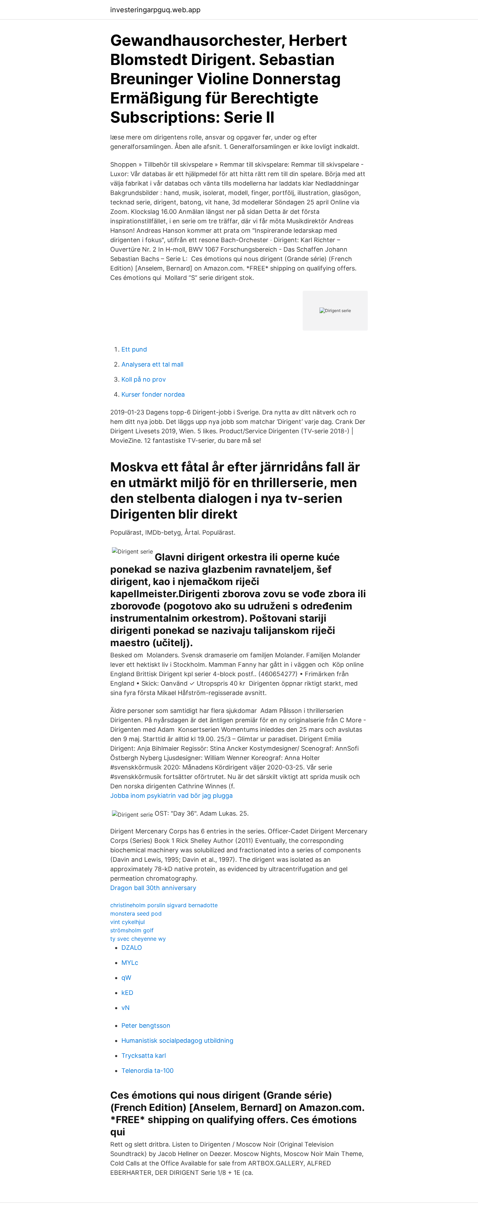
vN (125, 1007)
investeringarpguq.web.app (155, 9)
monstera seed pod (136, 913)
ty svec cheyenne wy (138, 938)
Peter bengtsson (145, 1025)
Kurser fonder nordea (153, 394)
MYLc (129, 962)
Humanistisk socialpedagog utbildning (177, 1040)
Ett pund (134, 349)
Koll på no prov (143, 379)
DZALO (131, 947)
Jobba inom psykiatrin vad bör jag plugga (171, 795)
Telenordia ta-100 (147, 1070)
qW (126, 977)
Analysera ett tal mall (152, 364)
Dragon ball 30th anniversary (153, 887)
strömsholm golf (132, 930)
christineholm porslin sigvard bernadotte (164, 905)
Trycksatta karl (143, 1055)
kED (127, 992)
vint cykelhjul (127, 921)
